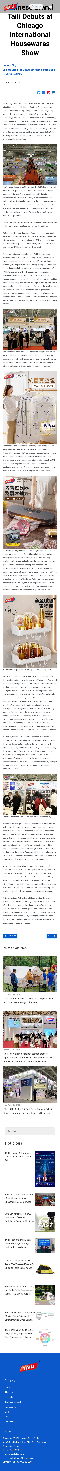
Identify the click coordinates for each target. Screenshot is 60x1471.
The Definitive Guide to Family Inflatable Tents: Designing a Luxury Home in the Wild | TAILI (19, 1290)
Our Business (10, 1407)
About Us (9, 1392)
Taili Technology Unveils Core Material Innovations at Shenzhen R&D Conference (19, 1198)
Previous (11, 935)
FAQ (7, 1417)
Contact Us (10, 1422)
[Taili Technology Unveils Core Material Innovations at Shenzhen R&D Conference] (45, 1199)
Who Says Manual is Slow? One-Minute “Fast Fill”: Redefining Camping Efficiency (19, 1217)
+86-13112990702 (14, 1450)
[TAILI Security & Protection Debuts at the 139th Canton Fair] (45, 1169)
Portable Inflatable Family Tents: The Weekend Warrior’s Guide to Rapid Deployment (19, 1264)
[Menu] (50, 6)
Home (6, 65)
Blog (14, 65)
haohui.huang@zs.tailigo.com (22, 1458)
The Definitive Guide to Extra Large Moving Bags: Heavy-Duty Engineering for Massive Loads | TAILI (19, 1334)
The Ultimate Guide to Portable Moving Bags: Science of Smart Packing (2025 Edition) (20, 1316)
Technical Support (13, 1402)
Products (9, 1397)
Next (50, 935)
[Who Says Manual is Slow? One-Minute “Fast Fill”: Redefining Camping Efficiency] (45, 1222)
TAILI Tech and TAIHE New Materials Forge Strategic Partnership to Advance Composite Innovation (18, 1243)
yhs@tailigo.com (16, 1454)
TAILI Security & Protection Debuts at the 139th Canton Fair (18, 1157)
